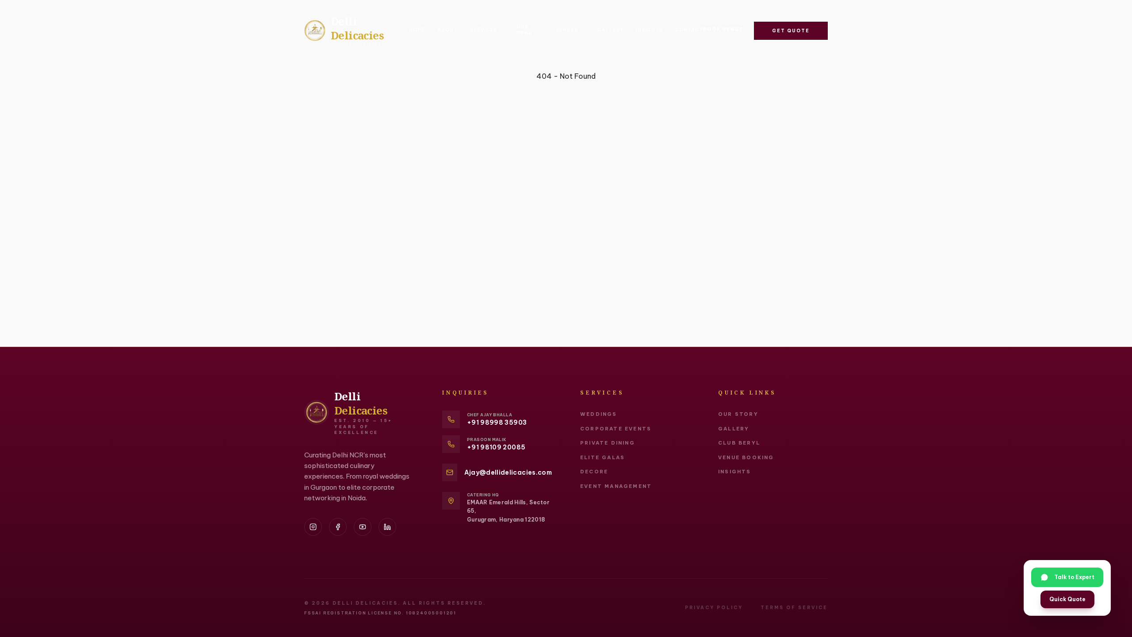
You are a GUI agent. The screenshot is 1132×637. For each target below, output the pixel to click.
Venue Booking (746, 457)
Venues (567, 30)
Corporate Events (615, 429)
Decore (594, 471)
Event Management (616, 486)
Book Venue (723, 29)
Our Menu (524, 29)
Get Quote (791, 31)
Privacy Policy (714, 607)
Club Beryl (739, 443)
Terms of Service (794, 607)
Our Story (738, 414)
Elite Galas (602, 457)
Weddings (598, 414)
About (448, 30)
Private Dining (607, 443)
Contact (689, 30)
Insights (649, 30)
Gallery (610, 30)
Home (417, 30)
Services (483, 30)
